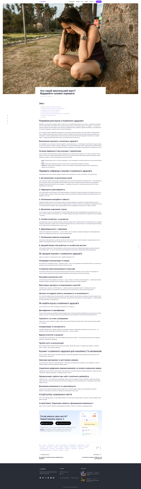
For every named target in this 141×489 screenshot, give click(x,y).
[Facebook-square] (40, 477)
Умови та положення (75, 477)
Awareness (44, 445)
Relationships (89, 472)
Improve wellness (49, 446)
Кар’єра (86, 1)
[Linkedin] (53, 477)
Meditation (60, 446)
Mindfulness (86, 446)
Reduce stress (67, 448)
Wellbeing (66, 450)
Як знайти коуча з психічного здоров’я (50, 112)
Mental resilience (73, 446)
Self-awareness (81, 448)
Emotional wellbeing (72, 445)
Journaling (55, 446)
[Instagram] (45, 477)
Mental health (49, 96)
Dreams (57, 445)
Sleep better (55, 450)
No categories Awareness (44, 448)
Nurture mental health (59, 448)
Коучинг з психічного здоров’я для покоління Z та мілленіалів (55, 113)
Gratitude (87, 445)
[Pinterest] (8, 120)
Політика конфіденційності (65, 477)
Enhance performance (80, 445)
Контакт (91, 1)
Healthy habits (42, 446)
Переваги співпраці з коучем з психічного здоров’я (53, 108)
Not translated (52, 448)
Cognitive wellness (51, 445)
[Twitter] (8, 118)
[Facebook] (8, 115)
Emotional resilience (64, 445)
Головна (78, 1)
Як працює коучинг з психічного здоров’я (50, 110)
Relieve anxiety (74, 448)
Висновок (43, 117)
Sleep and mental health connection (45, 450)
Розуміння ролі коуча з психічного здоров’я (51, 106)
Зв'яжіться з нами (64, 472)
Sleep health (61, 450)
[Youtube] (51, 477)
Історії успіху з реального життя (48, 115)
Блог (82, 1)
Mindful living (80, 446)
